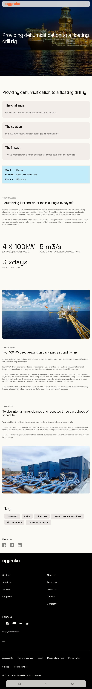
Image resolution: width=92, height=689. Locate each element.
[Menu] (85, 4)
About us (51, 575)
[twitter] (12, 545)
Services (6, 589)
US (3, 641)
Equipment (7, 596)
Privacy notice (74, 658)
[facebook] (4, 545)
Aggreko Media (13, 623)
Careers (51, 596)
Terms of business (25, 658)
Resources (52, 582)
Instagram (26, 623)
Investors (51, 589)
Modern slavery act (55, 658)
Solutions (6, 582)
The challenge (14, 105)
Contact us (52, 604)
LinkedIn (20, 623)
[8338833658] (46, 683)
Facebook (7, 623)
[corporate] (12, 4)
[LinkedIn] (20, 545)
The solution (13, 126)
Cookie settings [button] (20, 667)
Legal (40, 658)
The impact (12, 147)
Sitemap (5, 667)
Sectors (6, 575)
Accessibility (7, 658)
